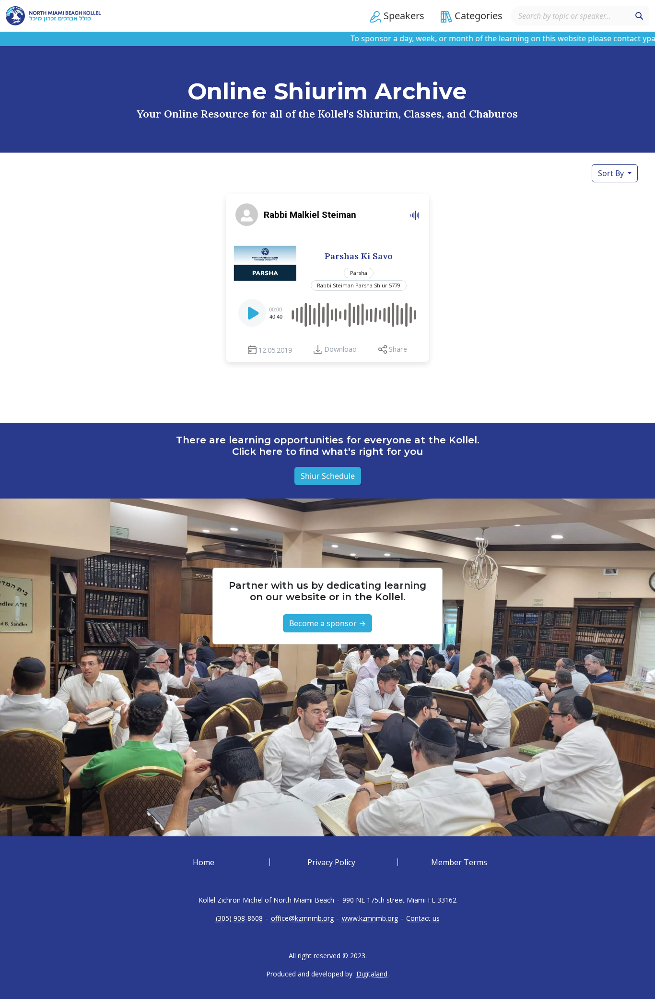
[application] (327, 313)
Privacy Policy (331, 862)
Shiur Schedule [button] (328, 476)
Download (340, 349)
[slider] (353, 313)
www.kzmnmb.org (370, 918)
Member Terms (459, 862)
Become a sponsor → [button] (327, 623)
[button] (397, 15)
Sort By (612, 173)
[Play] (253, 316)
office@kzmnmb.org (302, 918)
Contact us (423, 918)
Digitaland (371, 974)
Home (203, 862)
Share (398, 349)
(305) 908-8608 (239, 918)
